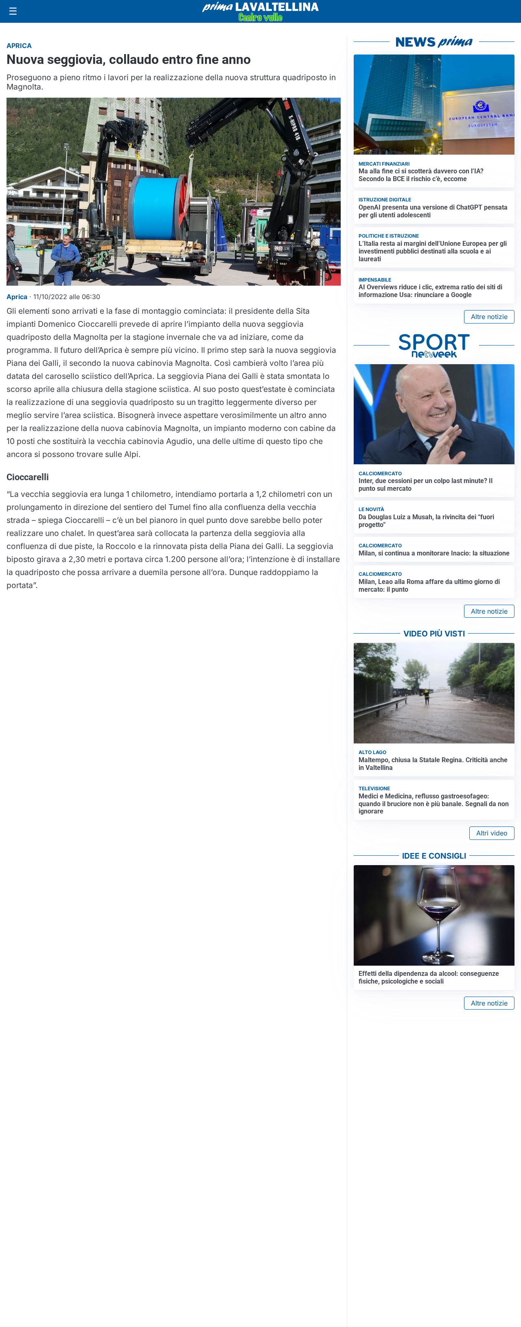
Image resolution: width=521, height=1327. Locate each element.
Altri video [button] (492, 833)
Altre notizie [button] (489, 317)
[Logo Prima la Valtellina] (260, 11)
